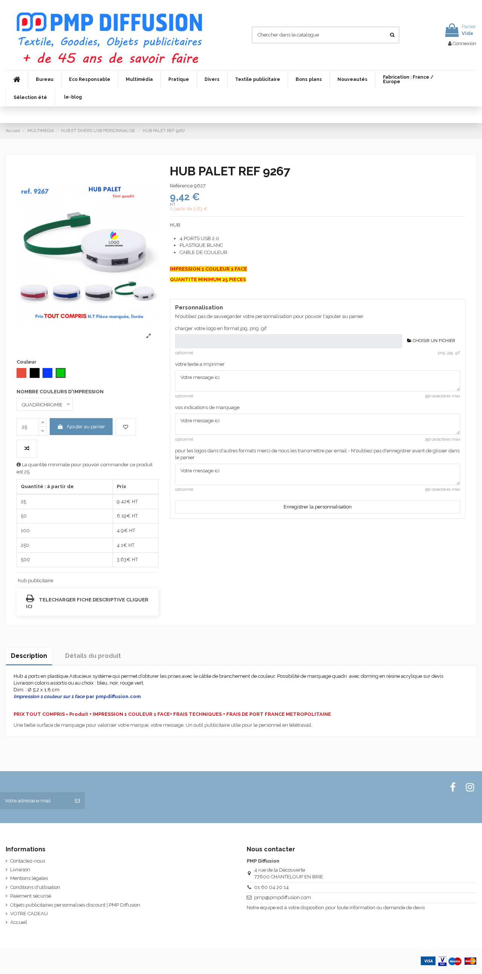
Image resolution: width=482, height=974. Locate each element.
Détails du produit (93, 655)
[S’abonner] (77, 801)
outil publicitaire (212, 725)
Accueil (18, 922)
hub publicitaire (35, 580)
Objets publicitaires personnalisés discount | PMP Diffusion (75, 905)
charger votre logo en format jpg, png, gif (221, 328)
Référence (181, 186)
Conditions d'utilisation (35, 887)
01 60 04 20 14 (271, 887)
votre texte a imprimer (200, 364)
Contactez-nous (27, 861)
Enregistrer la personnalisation (318, 507)
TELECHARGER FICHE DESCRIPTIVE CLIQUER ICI (87, 603)
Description (29, 655)
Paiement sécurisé (30, 896)
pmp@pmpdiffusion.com (282, 897)
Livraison (20, 869)
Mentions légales (29, 878)
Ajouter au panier (86, 426)
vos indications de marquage (207, 407)
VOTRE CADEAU (29, 913)
